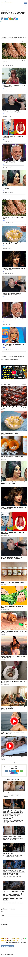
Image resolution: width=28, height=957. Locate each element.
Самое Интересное (6, 2)
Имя (2, 911)
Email (2, 915)
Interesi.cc (9, 17)
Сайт (2, 920)
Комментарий (4, 924)
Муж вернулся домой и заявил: (12, 836)
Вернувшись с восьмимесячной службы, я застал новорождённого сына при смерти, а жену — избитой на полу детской (14, 872)
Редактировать (8, 792)
